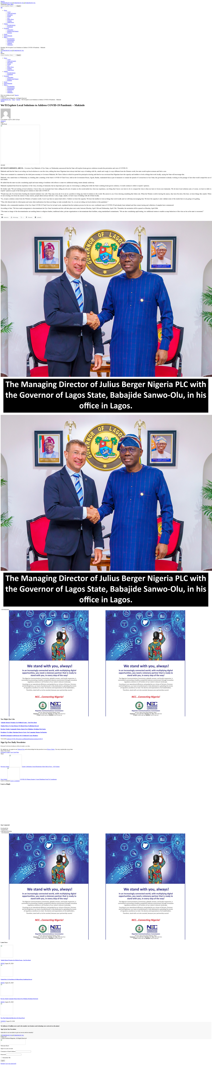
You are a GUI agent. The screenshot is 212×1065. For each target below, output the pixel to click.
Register (3, 1063)
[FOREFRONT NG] (18, 3)
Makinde (26, 739)
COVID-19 (14, 739)
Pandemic (31, 739)
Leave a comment (15, 781)
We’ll (41, 739)
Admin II (3, 121)
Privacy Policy (51, 749)
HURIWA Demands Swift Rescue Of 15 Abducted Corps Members (19, 735)
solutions (36, 739)
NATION (3, 1021)
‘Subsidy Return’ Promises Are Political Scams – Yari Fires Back (19, 722)
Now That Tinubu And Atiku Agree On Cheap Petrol (13, 1018)
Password (3, 1054)
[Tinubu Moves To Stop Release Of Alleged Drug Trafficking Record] (7, 976)
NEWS (2, 101)
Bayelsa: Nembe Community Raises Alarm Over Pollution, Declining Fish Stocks (23, 729)
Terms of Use (21, 749)
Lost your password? (10, 1063)
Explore (19, 739)
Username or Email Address (8, 1051)
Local (22, 739)
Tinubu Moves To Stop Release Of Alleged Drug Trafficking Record (20, 726)
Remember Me (6, 1057)
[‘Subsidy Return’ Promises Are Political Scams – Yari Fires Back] (7, 957)
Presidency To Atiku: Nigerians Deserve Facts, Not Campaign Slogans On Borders (24, 732)
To (39, 739)
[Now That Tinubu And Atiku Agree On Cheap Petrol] (7, 1014)
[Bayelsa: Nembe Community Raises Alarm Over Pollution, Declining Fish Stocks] (7, 995)
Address (9, 739)
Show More (10, 4)
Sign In (17, 95)
